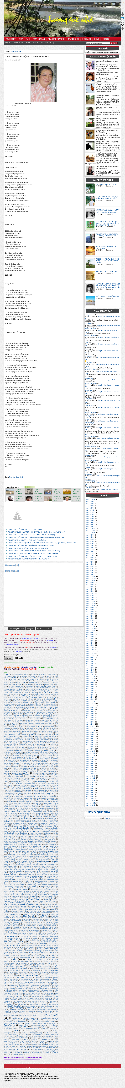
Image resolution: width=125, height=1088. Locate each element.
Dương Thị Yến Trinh (50, 704)
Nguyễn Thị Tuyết (22, 879)
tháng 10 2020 (90, 581)
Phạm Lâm (7, 909)
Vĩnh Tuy (87, 467)
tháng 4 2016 (90, 693)
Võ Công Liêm (13, 1041)
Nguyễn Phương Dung (35, 856)
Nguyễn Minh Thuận (16, 848)
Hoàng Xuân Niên (9, 747)
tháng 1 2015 (90, 724)
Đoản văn (27, 718)
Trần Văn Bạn (10, 1004)
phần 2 (21, 925)
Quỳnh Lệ (32, 933)
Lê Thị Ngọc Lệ (49, 783)
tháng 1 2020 (90, 599)
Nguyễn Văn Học (22, 890)
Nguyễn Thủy (28, 881)
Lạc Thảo (34, 770)
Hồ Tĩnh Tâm (38, 750)
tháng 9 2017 (90, 657)
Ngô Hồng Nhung (25, 813)
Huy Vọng (55, 753)
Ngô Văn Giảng (37, 816)
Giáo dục (24, 725)
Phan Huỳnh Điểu (37, 919)
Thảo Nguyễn (35, 954)
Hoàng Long (39, 739)
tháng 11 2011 (90, 803)
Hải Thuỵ (46, 728)
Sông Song (18, 938)
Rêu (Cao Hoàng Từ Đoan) (49, 935)
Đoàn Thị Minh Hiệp (49, 717)
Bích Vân (21, 679)
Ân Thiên (32, 676)
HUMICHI (35, 753)
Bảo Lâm (29, 677)
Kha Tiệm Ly (45, 763)
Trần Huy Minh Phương (21, 984)
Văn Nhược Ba (49, 1032)
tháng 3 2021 (90, 570)
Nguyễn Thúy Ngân (41, 881)
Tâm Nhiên (27, 943)
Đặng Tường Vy (47, 714)
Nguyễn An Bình (26, 818)
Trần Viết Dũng (53, 1004)
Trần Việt (43, 1004)
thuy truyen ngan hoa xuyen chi (107, 489)
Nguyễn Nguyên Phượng (49, 853)
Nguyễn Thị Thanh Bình (27, 874)
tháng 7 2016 (90, 687)
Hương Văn (12, 761)
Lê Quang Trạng (16, 782)
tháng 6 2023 (90, 537)
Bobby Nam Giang (27, 681)
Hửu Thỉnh (21, 761)
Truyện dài (14, 1015)
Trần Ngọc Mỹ (29, 988)
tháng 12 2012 (90, 776)
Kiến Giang (24, 766)
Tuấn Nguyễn (41, 1025)
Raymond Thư (34, 935)
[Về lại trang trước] (122, 19)
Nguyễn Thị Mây (90, 370)
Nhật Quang (51, 898)
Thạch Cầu (48, 947)
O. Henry (50, 904)
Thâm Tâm (44, 954)
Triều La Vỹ (49, 1006)
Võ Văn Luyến (36, 1044)
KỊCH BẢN (7, 766)
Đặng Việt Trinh (14, 715)
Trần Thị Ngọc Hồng (46, 996)
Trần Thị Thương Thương (30, 998)
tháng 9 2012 (90, 782)
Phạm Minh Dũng (30, 909)
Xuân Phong (35, 1052)
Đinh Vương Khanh (21, 717)
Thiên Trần (10, 957)
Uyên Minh (37, 1028)
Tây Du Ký (16, 947)
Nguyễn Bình (35, 820)
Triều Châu (41, 1006)
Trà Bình (11, 974)
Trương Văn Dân (9, 1025)
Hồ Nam (13, 749)
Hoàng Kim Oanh (19, 739)
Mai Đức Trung (27, 798)
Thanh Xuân (25, 954)
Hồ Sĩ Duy (43, 749)
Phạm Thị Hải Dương (43, 912)
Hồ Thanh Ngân (53, 749)
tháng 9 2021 (90, 558)
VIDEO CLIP (14, 1038)
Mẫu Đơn (21, 801)
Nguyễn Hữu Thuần (49, 839)
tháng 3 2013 (90, 770)
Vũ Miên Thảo (51, 1047)
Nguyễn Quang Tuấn (27, 858)
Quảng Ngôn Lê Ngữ (23, 932)
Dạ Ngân (41, 697)
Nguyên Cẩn (8, 821)
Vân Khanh (10, 1036)
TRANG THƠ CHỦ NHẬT (29, 976)
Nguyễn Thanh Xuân (25, 866)
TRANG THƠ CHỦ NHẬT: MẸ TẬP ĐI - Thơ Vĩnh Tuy (25, 529)
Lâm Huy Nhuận (16, 773)
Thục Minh (33, 963)
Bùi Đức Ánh (20, 682)
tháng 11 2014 (90, 728)
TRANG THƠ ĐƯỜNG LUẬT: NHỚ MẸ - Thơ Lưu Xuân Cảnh (28, 548)
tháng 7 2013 (90, 761)
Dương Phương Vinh (22, 704)
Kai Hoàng (27, 763)
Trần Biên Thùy (37, 979)
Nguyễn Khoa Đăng (35, 841)
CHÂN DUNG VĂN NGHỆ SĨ (21, 691)
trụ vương (23, 1011)
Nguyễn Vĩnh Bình (26, 893)
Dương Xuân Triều (9, 705)
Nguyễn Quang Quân (51, 856)
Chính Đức (34, 692)
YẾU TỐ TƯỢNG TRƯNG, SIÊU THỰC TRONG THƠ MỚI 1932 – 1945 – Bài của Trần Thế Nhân (106, 155)
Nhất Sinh (7, 899)
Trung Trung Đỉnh (39, 1012)
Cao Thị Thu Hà (40, 686)
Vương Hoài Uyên (50, 1051)
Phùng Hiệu (17, 928)
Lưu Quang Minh (15, 795)
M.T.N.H (36, 796)
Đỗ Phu (38, 720)
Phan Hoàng (26, 919)
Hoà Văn (11, 734)
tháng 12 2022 (90, 549)
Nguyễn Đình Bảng (50, 826)
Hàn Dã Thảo (16, 729)
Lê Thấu (8, 783)
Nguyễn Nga (8, 849)
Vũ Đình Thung (10, 1047)
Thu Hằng (38, 961)
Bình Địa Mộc (30, 679)
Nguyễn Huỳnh (51, 838)
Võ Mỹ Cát (12, 1043)
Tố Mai (45, 970)
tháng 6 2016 (90, 689)
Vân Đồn (46, 1034)
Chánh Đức (48, 689)
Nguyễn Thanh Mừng (17, 864)
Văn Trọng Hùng (36, 1034)
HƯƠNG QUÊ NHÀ (97, 812)
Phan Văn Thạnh (38, 924)
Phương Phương (34, 930)
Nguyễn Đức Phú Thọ (31, 831)
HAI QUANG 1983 (91, 447)
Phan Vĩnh (7, 925)
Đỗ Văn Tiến (39, 722)
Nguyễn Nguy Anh (30, 853)
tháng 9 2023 (90, 535)
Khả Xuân (55, 763)
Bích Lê (6, 679)
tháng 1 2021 (90, 574)
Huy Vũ (9, 755)
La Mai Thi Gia (25, 770)
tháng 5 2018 (90, 641)
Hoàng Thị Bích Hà (39, 743)
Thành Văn (7, 954)
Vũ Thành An (8, 1049)
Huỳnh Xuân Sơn (24, 760)
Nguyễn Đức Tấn (9, 833)
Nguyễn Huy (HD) (26, 838)
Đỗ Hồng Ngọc (18, 720)
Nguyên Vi (48, 891)
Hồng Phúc (7, 753)
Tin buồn (42, 968)
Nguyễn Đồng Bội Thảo (41, 828)
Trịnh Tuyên (31, 1009)
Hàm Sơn (6, 729)
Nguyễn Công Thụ (42, 821)
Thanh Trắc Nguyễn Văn (36, 952)
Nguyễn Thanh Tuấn (10, 866)
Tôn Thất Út (24, 972)
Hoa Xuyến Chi (22, 734)
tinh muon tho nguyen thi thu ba (108, 380)
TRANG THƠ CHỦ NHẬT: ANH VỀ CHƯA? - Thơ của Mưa (27, 540)
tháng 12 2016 (90, 676)
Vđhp (86, 342)
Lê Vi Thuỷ (48, 788)
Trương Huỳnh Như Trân (50, 1020)
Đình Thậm (9, 717)
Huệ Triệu (26, 753)
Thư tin (22, 967)
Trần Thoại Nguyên (36, 999)
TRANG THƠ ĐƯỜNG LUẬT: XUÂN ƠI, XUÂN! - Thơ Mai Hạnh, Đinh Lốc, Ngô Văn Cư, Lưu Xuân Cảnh (42, 543)
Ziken (21, 1054)
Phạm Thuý (45, 914)
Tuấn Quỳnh (51, 1025)
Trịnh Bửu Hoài (16, 51)
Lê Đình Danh (17, 775)
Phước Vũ (24, 930)
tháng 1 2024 (90, 527)
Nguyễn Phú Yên (9, 856)
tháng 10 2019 (90, 606)
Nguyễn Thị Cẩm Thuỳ (44, 868)
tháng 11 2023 (90, 531)
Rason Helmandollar (9, 935)
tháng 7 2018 (90, 637)
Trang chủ (30, 629)
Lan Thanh (24, 771)
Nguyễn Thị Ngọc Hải (17, 873)
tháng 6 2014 (90, 738)
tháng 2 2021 (90, 572)
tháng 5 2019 (90, 616)
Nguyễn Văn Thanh (50, 889)
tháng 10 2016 (90, 680)
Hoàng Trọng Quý (42, 744)
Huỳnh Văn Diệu (44, 758)
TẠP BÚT (20, 942)
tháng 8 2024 (90, 514)
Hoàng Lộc (48, 739)
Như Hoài (47, 899)
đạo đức (46, 705)
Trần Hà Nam (29, 982)
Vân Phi (19, 1036)
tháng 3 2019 (90, 620)
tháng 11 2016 (90, 678)
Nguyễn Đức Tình (22, 833)
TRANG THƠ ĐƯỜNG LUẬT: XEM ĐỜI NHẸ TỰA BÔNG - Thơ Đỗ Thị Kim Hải (33, 553)
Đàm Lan (29, 705)
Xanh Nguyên (17, 1052)
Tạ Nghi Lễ (26, 940)
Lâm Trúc (26, 773)
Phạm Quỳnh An (18, 912)
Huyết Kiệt (16, 755)
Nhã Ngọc (44, 896)
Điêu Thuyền (46, 715)
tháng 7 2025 (90, 502)
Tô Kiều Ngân (36, 970)
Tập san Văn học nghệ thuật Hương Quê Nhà (37, 945)
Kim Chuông (41, 766)
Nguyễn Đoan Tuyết (24, 828)
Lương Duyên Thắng (24, 793)
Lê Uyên (18, 788)
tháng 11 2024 (90, 510)
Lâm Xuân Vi (36, 773)
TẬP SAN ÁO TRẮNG (13, 945)
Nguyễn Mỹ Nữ (50, 848)
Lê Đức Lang (42, 775)
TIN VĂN (50, 968)
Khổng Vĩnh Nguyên (50, 765)
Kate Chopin (36, 763)
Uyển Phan (45, 1028)
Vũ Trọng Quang (48, 1049)
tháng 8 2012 (90, 784)
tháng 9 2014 (90, 732)
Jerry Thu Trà (18, 763)
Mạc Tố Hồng (8, 798)
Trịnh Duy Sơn (45, 1008)
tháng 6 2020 (90, 589)
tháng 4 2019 (90, 618)
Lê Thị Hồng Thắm (29, 783)
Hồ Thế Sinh (28, 750)
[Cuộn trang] (122, 26)
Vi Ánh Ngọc (37, 1036)
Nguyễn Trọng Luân (34, 884)
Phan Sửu (49, 920)
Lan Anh (6, 771)
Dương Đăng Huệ (14, 702)
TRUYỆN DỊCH (24, 1015)
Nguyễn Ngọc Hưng (23, 851)
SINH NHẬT (35, 936)
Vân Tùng (28, 1036)
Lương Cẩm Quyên (9, 793)
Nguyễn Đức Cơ (14, 830)
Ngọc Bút (7, 811)
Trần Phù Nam (33, 990)
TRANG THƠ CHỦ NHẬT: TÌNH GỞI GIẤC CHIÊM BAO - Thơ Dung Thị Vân (32, 556)
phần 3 (28, 925)
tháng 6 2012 (90, 788)
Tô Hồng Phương (25, 970)
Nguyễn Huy (13, 838)
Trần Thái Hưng (36, 993)
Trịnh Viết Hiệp (51, 1009)
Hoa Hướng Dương (28, 733)
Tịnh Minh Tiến (14, 970)
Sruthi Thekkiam (45, 938)
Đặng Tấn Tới (52, 712)
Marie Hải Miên (11, 801)
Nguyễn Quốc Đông (22, 859)
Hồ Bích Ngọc (20, 747)
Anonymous (89, 315)
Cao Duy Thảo (19, 686)
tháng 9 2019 (90, 608)
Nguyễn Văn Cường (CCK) (20, 888)
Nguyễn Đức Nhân (16, 831)
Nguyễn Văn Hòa (9, 889)
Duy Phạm (45, 701)
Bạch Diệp (41, 676)
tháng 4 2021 (90, 568)
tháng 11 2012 (90, 778)
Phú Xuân (42, 927)
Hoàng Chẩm (26, 736)
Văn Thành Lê (14, 1034)
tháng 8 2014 (90, 734)
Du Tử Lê (16, 701)
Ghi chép (49, 723)
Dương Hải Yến (27, 702)
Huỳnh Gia (36, 755)
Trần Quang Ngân (33, 991)
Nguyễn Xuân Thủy (45, 894)
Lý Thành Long (18, 796)
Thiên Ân (14, 955)
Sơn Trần (35, 938)
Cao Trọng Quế (31, 687)
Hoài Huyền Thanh (35, 734)
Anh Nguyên (43, 674)
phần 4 (34, 925)
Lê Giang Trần (53, 775)
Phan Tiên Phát (47, 922)
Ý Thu (8, 1054)
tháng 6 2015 (90, 714)
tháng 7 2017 (90, 662)
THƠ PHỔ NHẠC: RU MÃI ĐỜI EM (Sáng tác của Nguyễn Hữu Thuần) (107, 260)
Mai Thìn (31, 800)
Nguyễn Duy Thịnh (31, 825)
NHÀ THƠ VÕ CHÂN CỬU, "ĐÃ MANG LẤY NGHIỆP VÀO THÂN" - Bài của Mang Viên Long (107, 223)
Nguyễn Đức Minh (39, 830)
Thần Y (51, 954)
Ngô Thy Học (14, 816)
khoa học (23, 765)
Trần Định (22, 980)
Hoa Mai (38, 733)
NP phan (43, 902)
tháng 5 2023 (90, 539)
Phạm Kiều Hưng (51, 908)
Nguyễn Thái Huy (43, 861)
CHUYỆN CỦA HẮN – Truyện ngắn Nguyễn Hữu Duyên (107, 142)
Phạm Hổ (27, 908)
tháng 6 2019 (90, 614)
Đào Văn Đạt (13, 710)
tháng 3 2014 (90, 745)
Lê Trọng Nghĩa (45, 787)
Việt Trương (52, 1038)
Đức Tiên (14, 723)
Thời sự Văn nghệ (18, 961)
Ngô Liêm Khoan (37, 813)
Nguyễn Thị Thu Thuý (31, 878)
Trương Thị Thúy (29, 1023)
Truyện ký (35, 1015)
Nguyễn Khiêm (21, 841)
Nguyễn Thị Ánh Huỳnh (10, 868)
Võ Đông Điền (43, 1041)
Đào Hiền (53, 705)
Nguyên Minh (22, 844)
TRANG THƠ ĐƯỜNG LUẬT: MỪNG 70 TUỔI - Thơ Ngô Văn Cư (29, 559)
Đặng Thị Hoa (8, 714)
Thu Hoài (53, 961)
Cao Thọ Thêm (51, 686)
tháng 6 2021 (90, 564)
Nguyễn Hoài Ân (8, 836)
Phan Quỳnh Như (39, 920)
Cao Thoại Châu (9, 687)
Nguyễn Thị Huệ (29, 871)
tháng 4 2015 (90, 718)
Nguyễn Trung (46, 884)
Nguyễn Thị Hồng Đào (15, 871)
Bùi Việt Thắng (48, 684)
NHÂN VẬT (25, 898)
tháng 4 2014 (90, 743)
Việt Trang (43, 1038)
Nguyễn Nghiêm (21, 849)
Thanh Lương (38, 950)
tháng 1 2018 (90, 649)
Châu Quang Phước (46, 691)
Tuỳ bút (17, 1027)
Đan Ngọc (38, 705)
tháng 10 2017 (90, 655)
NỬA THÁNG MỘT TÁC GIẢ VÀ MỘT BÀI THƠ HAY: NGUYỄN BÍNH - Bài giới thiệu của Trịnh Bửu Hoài (108, 285)
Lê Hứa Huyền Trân (41, 776)
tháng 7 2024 (90, 516)
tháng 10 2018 (90, 630)
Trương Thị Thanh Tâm (12, 1023)
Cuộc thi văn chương (16, 697)
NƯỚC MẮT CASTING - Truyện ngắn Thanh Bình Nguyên (107, 197)
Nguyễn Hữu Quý (35, 839)
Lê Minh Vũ (43, 778)
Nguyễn (16, 818)
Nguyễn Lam (52, 842)
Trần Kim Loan (13, 985)
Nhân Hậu (16, 898)
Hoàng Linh (29, 739)
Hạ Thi (40, 726)
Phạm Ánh (23, 906)
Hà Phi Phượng (30, 726)
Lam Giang (52, 770)
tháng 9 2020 (90, 583)
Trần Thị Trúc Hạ (45, 998)
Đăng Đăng (7, 712)
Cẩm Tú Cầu (29, 689)
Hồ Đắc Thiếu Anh (42, 747)
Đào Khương (19, 707)
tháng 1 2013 (90, 774)
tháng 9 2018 (90, 633)
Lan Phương (14, 771)
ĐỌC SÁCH (36, 719)
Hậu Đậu (8, 733)
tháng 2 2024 (90, 524)
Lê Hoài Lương (18, 776)
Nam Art (27, 808)
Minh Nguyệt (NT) (16, 805)
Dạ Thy (23, 699)
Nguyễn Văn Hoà (50, 888)
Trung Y (48, 1012)
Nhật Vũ (14, 899)
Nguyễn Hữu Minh (9, 839)
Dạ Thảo (15, 699)
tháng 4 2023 (90, 541)
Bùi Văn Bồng (38, 684)
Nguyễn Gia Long (36, 833)
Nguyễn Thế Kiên (39, 866)
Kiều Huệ (33, 766)
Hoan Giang (48, 734)
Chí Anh (26, 692)
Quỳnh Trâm (52, 933)
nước (43, 904)
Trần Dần (46, 979)
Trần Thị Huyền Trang (22, 996)
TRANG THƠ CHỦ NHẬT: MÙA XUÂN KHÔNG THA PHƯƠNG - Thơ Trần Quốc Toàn (36, 537)
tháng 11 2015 (90, 703)
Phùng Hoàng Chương (30, 928)
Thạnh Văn (16, 954)
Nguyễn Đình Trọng (9, 828)
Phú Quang (33, 927)
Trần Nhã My (54, 988)
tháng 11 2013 (90, 753)
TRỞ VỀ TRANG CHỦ (12, 1063)
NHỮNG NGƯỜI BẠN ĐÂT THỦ (44, 901)
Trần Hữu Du (34, 984)
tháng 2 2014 (90, 747)
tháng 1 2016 (90, 699)
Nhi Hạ (21, 899)
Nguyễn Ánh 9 (51, 818)
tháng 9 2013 (90, 757)
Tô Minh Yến (53, 970)
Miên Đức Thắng (45, 801)
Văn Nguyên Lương (36, 1032)
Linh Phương (54, 790)
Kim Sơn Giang (25, 768)
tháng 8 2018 (90, 635)
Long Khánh (17, 791)
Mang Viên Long (52, 800)
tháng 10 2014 (90, 730)
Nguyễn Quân (39, 858)
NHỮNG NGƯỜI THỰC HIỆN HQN (15, 902)
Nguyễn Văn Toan (37, 891)
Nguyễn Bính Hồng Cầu (49, 820)
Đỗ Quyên (45, 720)
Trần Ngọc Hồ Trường (15, 988)
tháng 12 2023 (90, 529)
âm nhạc (16, 676)
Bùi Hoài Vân (33, 682)
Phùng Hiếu (7, 928)
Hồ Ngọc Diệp (22, 749)
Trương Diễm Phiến (45, 1018)
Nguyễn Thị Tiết (9, 879)
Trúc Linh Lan (48, 1011)
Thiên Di (22, 955)
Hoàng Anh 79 (13, 736)
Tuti (11, 1027)
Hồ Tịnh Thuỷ (48, 750)
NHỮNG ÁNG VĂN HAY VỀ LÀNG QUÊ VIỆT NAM (31, 900)
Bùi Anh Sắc (38, 681)
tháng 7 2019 (90, 612)
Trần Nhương (22, 990)
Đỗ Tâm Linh (54, 720)
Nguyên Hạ (46, 833)
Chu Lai (16, 694)
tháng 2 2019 (90, 622)
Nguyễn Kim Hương (26, 842)
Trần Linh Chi (45, 985)
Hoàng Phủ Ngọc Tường (13, 743)
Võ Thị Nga (41, 1043)
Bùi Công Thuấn (48, 681)
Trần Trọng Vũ (19, 1003)
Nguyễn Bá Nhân (9, 820)
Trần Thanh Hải (48, 993)
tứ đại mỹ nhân (53, 1027)
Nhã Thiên (52, 896)
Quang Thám (35, 932)
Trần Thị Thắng (16, 998)
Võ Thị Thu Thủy (53, 1043)
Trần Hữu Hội (45, 984)
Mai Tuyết (39, 800)
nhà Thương (7, 898)
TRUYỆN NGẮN (49, 1015)
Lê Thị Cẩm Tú (17, 783)
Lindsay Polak (20, 790)
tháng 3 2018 (90, 645)
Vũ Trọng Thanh (17, 1051)
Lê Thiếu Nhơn (43, 785)
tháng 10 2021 (90, 556)
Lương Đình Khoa (38, 793)
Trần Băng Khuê (25, 979)
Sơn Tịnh (27, 938)
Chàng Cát (39, 689)
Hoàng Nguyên (53, 741)
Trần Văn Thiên (34, 1004)
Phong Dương (51, 925)
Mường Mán (49, 806)
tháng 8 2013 (90, 759)
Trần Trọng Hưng (51, 1001)
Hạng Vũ (43, 731)
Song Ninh (44, 936)
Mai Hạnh (37, 798)
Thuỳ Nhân (38, 965)
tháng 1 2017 (90, 674)
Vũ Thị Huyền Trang (21, 1049)
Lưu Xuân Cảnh (49, 795)
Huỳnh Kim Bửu (47, 755)
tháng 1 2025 (90, 508)
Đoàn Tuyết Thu (17, 718)
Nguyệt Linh (15, 896)
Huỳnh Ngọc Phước (29, 757)
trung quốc (28, 1012)
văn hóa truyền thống (43, 1031)
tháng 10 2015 (90, 705)
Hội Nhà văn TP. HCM (32, 752)
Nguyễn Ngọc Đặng (49, 849)
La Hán (16, 770)
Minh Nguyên (37, 803)
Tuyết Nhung (35, 1027)
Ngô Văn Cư (25, 817)
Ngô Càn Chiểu (37, 811)
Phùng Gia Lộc (51, 927)
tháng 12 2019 (90, 601)
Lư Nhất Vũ (52, 791)
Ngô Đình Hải (13, 813)
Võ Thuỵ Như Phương (12, 1044)
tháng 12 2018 (90, 626)
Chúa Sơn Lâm (13, 695)
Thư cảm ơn (46, 965)
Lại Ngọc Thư (43, 770)
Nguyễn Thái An (15, 861)
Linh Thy (8, 791)
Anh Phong (52, 674)
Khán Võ (8, 765)
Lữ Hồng (43, 791)
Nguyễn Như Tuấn (26, 854)
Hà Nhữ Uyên (20, 726)
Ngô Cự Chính (48, 811)
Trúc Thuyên (18, 1012)
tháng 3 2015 (90, 720)
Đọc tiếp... (91, 445)
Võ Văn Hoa (26, 1044)
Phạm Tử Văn (42, 916)
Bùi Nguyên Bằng (16, 684)
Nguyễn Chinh (30, 821)
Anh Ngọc (34, 674)
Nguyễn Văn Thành (9, 891)
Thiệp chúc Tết (40, 957)
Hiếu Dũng (17, 733)
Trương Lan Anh (10, 1021)
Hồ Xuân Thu (19, 752)
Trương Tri (52, 1023)
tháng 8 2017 (90, 660)
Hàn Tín (36, 731)
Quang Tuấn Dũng (46, 932)
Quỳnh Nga (41, 933)
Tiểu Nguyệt (13, 968)
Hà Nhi (12, 726)
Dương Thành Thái (35, 704)
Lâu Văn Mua (46, 773)
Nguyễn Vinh (14, 893)
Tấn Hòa (34, 943)
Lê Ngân (51, 778)
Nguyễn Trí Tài (19, 884)
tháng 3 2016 (90, 695)
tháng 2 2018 (90, 647)
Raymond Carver (22, 935)
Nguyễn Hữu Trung (9, 841)
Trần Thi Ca (42, 995)
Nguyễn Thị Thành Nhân (44, 874)
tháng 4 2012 (90, 792)
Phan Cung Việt (45, 917)
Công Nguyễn (40, 695)
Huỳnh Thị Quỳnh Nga (18, 758)
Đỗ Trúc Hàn (29, 722)
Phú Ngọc (24, 927)
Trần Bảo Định (13, 979)
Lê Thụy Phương (14, 787)
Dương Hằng (39, 702)
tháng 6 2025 (90, 504)
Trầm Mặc (47, 977)
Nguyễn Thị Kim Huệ (42, 871)
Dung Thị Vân (25, 701)
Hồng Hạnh (43, 752)
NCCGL (10, 810)
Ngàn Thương (20, 810)
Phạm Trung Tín (16, 916)
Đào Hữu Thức (8, 707)
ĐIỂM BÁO (38, 715)
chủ (40, 692)
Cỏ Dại (23, 695)
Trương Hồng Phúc (34, 1020)
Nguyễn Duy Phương (17, 825)
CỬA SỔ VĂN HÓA (31, 697)
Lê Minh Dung (24, 778)
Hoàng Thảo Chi (26, 743)
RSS (121, 2)
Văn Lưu (16, 1032)
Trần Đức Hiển (8, 982)
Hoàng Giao (7, 738)
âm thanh (24, 676)
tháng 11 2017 (90, 653)
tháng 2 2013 (90, 772)
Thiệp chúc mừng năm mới (24, 957)
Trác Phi (27, 974)
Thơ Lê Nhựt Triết (30, 959)
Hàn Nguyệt (16, 731)
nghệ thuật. (43, 810)
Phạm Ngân (23, 911)
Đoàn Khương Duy (35, 717)
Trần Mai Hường (22, 987)
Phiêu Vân (42, 925)
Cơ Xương (50, 695)
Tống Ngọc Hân (44, 972)
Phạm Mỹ (14, 911)
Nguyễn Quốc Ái (51, 858)
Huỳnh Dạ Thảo (26, 755)
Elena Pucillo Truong (26, 723)
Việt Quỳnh (34, 1038)
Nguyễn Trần (7, 884)
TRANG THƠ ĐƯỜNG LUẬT (23, 977)
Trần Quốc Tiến (47, 991)
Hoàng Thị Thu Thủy (10, 744)
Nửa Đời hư (52, 902)
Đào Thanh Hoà (29, 709)
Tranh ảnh (38, 977)
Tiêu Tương (34, 968)
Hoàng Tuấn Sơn (15, 745)
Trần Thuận (48, 999)
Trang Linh (35, 974)
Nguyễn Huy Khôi (39, 838)
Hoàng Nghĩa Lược (27, 741)
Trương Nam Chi (22, 1021)
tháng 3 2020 (90, 595)
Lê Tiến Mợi (34, 787)
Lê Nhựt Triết (43, 780)
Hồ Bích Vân (31, 747)
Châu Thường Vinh (15, 692)
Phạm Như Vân (34, 911)
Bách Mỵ (49, 676)
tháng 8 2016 (90, 684)
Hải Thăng (38, 728)
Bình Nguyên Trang (52, 679)
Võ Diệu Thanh (24, 1041)
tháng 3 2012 (90, 795)
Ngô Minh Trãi (48, 813)
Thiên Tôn (55, 955)
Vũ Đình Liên (32, 1046)
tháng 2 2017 (90, 672)
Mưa (43, 806)
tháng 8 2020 (90, 585)
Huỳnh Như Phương (46, 757)
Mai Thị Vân (23, 800)
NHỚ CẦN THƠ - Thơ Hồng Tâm (107, 296)
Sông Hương (54, 936)
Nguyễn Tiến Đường (48, 883)
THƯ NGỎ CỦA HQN (12, 967)
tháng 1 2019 (90, 624)
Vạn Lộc (53, 1028)
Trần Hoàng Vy (39, 982)
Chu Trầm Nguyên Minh (40, 694)
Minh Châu (9, 803)
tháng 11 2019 (90, 603)
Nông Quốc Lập (33, 902)
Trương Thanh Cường (36, 1021)
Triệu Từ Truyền (17, 1008)
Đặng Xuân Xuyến (27, 715)
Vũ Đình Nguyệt (53, 1046)
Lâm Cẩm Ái (52, 771)
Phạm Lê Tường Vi (17, 909)
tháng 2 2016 (90, 697)
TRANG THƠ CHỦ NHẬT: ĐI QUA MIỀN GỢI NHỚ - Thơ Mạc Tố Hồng (31, 545)
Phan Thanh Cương (19, 922)
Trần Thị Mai (35, 996)
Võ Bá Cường (36, 1039)
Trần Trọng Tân (8, 1003)
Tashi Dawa (10, 943)
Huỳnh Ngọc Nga (16, 757)
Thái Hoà (39, 949)
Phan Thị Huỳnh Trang (33, 922)
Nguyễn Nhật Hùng (12, 854)
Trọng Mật (14, 1011)
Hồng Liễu (53, 752)
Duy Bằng (36, 701)
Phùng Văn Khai (14, 930)
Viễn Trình (24, 1038)
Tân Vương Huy (53, 943)
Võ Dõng (34, 1041)
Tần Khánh (42, 943)
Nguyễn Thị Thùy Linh (48, 878)
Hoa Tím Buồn (48, 733)
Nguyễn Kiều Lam (50, 841)
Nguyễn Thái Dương (29, 861)
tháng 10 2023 (90, 533)
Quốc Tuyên (13, 933)
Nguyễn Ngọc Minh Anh (39, 851)
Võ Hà (52, 1041)
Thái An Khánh (30, 949)
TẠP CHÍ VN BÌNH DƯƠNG (49, 942)
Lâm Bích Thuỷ (41, 771)
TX (14, 1028)
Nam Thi (41, 808)
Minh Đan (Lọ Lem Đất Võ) (22, 803)
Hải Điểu (14, 728)
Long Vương (27, 791)
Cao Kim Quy (29, 686)
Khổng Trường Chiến (35, 765)
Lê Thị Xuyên (32, 785)
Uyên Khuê (29, 1028)
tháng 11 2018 (90, 628)
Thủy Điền (30, 965)
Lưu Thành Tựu (28, 795)
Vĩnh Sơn (6, 1039)
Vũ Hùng (42, 1047)
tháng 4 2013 (90, 768)
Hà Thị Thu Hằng (49, 726)
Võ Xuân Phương (48, 1044)
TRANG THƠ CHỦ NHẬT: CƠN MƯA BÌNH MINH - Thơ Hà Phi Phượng (31, 535)
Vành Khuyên (8, 1031)
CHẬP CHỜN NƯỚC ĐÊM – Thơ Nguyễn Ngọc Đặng (107, 73)
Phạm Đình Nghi (17, 908)
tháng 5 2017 (90, 666)
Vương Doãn (28, 1051)
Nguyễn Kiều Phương (10, 842)
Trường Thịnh (41, 1023)
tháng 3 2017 (90, 670)
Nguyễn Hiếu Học (37, 834)
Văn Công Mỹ (31, 1031)
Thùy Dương (21, 965)
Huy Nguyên (44, 753)
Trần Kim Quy (24, 985)
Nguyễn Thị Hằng (43, 869)
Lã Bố (10, 770)
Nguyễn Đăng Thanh (20, 826)
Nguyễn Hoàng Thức (22, 836)
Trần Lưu (12, 987)
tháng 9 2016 (90, 682)
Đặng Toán (28, 714)
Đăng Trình (37, 714)
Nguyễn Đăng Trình (36, 826)
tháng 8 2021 (90, 560)
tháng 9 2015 (90, 707)
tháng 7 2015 (90, 711)
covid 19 (30, 695)
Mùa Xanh (36, 806)
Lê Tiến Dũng (25, 787)
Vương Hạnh (38, 1051)
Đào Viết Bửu (26, 710)
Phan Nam (27, 920)
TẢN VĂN (7, 942)
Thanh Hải (19, 950)
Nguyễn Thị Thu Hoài (15, 878)
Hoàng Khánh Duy (41, 738)
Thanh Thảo (22, 952)
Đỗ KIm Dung (29, 720)
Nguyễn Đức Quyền (49, 831)
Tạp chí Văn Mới (33, 942)
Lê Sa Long (29, 781)
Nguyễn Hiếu (26, 834)
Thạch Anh (40, 947)
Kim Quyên (14, 768)
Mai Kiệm (44, 798)
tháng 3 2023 (90, 543)
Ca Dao (11, 686)
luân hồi (36, 791)
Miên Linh (55, 801)
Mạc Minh (53, 796)
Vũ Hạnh (35, 1047)
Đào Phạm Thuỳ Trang (44, 707)
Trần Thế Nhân (18, 995)
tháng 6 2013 (90, 763)
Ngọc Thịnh (26, 811)
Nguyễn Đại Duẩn (45, 825)
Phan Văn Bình (26, 924)
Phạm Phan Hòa (47, 911)
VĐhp (86, 349)
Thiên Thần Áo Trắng (42, 955)
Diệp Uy (39, 699)
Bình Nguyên (40, 679)
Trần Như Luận (11, 990)
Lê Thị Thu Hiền (21, 785)
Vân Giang (54, 1034)
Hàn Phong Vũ (26, 731)
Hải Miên (21, 728)
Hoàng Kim (52, 738)
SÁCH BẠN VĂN (12, 936)
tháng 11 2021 (90, 554)
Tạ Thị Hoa (35, 940)
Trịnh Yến (6, 1011)
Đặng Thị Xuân (18, 714)
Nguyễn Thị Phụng (10, 874)
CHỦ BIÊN (47, 692)
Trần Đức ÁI (52, 980)
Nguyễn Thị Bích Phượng (27, 868)
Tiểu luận (47, 967)
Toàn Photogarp (90, 481)
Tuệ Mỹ (6, 1027)
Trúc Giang (31, 1011)
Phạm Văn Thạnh (17, 917)
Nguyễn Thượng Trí (34, 883)
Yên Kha (15, 1054)
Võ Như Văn (31, 1043)
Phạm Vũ (26, 917)
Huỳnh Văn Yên (12, 760)
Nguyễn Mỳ (41, 848)
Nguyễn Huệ (47, 836)
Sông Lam (10, 938)
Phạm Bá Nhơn (47, 906)
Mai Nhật (6, 800)
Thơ (10, 477)
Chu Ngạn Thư (25, 694)
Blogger (107, 818)
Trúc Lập (39, 1011)
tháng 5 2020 (90, 591)
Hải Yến (53, 728)
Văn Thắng (24, 1034)
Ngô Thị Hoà (18, 815)
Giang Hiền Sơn (14, 725)
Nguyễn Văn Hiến (36, 888)
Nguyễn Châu (20, 821)
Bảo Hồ (22, 677)
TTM (33, 1025)
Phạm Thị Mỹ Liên (15, 914)
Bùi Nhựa (28, 684)
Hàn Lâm (45, 729)
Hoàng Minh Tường (14, 741)
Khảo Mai (16, 765)
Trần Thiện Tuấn (24, 999)
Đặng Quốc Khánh (27, 712)
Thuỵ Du (49, 963)
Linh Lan (28, 790)
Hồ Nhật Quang (32, 749)
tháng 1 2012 (90, 799)
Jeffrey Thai (7, 763)
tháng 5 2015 (90, 716)
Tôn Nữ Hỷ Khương (13, 972)
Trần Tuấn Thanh (41, 1003)
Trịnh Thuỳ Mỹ (21, 1009)
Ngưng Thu (34, 896)
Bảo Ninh (37, 677)
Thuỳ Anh (41, 963)
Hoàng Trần (89, 390)
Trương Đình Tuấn (20, 1020)
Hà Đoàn (45, 725)
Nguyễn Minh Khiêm (10, 846)
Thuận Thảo (14, 963)
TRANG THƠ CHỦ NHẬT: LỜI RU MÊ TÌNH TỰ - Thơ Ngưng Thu (107, 235)
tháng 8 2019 (90, 610)
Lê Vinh (55, 788)
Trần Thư (27, 1001)
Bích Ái (53, 677)
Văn (16, 1030)
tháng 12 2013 (90, 751)
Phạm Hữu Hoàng (37, 908)
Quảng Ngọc (11, 932)
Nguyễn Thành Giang (23, 863)
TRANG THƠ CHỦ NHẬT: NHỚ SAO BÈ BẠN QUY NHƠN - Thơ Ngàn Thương (34, 551)
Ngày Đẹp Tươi (33, 810)
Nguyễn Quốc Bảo (9, 859)
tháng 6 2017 (90, 664)
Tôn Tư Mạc (33, 972)
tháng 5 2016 (90, 691)
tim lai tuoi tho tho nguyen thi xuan (108, 325)
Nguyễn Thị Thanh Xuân (22, 876)
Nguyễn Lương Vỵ (9, 844)
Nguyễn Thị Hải (30, 869)
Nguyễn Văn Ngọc (36, 889)
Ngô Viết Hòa (8, 818)
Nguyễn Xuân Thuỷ (31, 894)
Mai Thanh (14, 800)
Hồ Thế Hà (10, 750)
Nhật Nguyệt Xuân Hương (37, 898)
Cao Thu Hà (20, 687)
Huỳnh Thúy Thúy (32, 758)
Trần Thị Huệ (9, 996)
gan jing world (40, 723)
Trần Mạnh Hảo (34, 987)
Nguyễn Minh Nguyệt (24, 846)
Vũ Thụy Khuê (36, 1049)
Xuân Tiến (55, 1052)
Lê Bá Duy (7, 775)
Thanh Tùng (52, 952)
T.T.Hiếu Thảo (14, 940)
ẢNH (26, 674)
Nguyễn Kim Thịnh (40, 842)
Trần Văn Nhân (22, 1004)
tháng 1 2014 (90, 749)
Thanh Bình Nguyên (51, 949)
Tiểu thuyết (23, 968)
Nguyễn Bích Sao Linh (23, 820)
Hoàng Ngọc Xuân (41, 741)
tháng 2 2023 (90, 545)
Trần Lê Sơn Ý (34, 985)
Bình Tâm (16, 681)
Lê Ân (54, 773)
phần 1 (15, 925)
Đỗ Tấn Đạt (9, 722)
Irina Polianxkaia (31, 761)
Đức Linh (6, 723)
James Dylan (42, 761)
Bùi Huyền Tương (45, 682)
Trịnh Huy (12, 1009)
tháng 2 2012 (90, 797)
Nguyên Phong (51, 854)
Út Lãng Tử (20, 1028)
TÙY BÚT (24, 1027)
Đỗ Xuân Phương (50, 722)
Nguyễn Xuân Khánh (16, 894)
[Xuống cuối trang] (122, 30)
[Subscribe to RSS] (62, 483)
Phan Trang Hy (14, 924)
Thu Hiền (45, 961)
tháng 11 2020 (90, 579)
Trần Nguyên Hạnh (42, 988)
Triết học (25, 1006)
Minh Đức (88, 323)
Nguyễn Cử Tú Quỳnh (19, 823)
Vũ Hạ (28, 1047)
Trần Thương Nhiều (38, 1001)
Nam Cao (34, 808)
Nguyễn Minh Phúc (39, 846)
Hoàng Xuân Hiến (50, 745)
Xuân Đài (26, 1052)
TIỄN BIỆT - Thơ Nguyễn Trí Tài (106, 84)
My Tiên (13, 808)
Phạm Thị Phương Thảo (31, 914)
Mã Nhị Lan (45, 796)
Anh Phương (7, 676)
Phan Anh (34, 917)
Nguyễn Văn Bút (46, 886)
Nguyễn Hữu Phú (22, 839)
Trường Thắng (50, 1021)
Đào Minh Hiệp (29, 707)
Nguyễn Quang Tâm (12, 858)
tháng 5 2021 (90, 566)
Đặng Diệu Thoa (51, 710)
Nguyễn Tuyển (19, 886)
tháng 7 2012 (90, 786)
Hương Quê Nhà (90, 328)
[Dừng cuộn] (122, 23)
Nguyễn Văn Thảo (23, 891)
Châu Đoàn (34, 691)
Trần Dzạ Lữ (13, 980)
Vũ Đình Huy (22, 1046)
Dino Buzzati (48, 699)
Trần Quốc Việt (16, 993)
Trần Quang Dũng (46, 990)
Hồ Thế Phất (18, 750)
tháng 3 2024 (90, 522)
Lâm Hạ (6, 773)
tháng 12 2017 (90, 651)
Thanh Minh (48, 950)
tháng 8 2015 (90, 709)
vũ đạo (13, 1046)
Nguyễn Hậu (15, 834)
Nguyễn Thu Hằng (16, 881)
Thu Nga (6, 963)
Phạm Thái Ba (30, 912)
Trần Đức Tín (18, 982)
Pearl (16, 906)
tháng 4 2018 (90, 643)
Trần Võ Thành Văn (13, 1006)
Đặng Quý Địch (40, 712)
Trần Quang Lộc (20, 991)
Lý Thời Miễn (28, 796)
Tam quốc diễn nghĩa (48, 940)
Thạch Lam (11, 949)
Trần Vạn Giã (54, 1003)
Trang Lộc (43, 974)
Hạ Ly (52, 725)
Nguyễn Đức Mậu (26, 830)
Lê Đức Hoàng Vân (30, 775)
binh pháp (8, 681)
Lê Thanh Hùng (40, 782)
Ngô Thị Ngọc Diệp (29, 815)
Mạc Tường (17, 798)
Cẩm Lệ (20, 689)
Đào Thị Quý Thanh (42, 709)
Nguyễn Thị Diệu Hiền (17, 869)
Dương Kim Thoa (9, 704)
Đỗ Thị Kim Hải (19, 722)
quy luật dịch (23, 933)
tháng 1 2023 (90, 547)
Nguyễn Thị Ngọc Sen (33, 873)
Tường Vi (8, 1028)
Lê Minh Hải (33, 778)
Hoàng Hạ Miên (18, 738)
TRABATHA (19, 974)
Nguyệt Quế (24, 896)
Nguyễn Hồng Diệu (35, 836)
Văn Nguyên (24, 1032)
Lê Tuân (11, 788)
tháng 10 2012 (90, 780)
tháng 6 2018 (90, 639)
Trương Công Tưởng (29, 1018)
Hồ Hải (52, 747)
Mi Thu (36, 801)
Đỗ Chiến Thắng (48, 718)
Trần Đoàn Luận (42, 980)
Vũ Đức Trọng (21, 1047)
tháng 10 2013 (90, 755)
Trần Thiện (13, 999)
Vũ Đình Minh (42, 1046)
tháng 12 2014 (90, 726)
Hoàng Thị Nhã (51, 743)
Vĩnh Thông (16, 1040)
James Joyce (52, 761)
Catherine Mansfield (9, 689)
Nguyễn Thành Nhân (47, 864)
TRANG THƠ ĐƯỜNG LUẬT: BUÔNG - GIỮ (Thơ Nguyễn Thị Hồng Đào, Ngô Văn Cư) (36, 532)
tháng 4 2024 (90, 520)
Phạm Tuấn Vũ (28, 916)
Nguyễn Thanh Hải (40, 863)
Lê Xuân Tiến (10, 790)
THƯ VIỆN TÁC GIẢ (36, 967)
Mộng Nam (27, 806)
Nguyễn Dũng (43, 823)
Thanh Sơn (13, 952)
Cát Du (53, 687)
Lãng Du (31, 771)
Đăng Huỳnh (16, 712)
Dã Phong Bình (51, 697)
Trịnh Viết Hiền (41, 1009)
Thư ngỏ (55, 965)
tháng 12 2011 (90, 801)
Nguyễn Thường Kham (17, 883)
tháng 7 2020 (90, 587)
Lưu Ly (6, 795)
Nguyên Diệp (33, 823)
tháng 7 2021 (90, 562)
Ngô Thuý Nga (43, 815)
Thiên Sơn (30, 955)
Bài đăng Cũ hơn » (44, 629)
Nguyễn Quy (34, 859)
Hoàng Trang (21, 744)
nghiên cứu (52, 810)
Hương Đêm (35, 760)
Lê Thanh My (54, 781)
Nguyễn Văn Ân (31, 886)
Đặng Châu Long (38, 710)
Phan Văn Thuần (51, 924)
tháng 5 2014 (90, 741)
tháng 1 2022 (90, 551)
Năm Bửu (50, 808)
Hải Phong (30, 728)
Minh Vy (37, 805)
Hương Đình (44, 760)
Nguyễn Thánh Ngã (33, 864)
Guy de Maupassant (35, 725)
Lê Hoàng (29, 776)
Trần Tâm (26, 993)
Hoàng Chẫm (38, 736)
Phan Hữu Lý (48, 919)
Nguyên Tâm (44, 859)
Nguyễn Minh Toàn (30, 848)
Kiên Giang (15, 766)
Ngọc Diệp (16, 811)
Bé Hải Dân (45, 677)
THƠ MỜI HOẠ (43, 959)
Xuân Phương (45, 1052)
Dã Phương (7, 699)
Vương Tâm (7, 1052)
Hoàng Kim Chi (8, 739)
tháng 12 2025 (90, 500)
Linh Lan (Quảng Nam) (40, 790)
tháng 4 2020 (90, 593)
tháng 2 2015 (90, 722)
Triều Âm (32, 1006)
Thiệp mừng (51, 957)
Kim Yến (44, 768)
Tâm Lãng (18, 943)
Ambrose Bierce (17, 674)
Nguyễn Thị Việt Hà (36, 879)
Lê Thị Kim (40, 783)
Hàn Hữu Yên (36, 729)
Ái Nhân (6, 674)
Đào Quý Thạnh (17, 709)
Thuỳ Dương (11, 965)
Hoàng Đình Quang (50, 736)
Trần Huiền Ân (8, 984)
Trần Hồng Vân (50, 982)
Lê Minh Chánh (13, 778)
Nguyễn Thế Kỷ (51, 866)
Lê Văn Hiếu (27, 788)
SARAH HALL (25, 936)
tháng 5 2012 (90, 790)
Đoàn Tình (7, 718)
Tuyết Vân (44, 1027)
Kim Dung (50, 766)
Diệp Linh (30, 699)
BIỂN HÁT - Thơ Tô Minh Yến (106, 271)
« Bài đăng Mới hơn (16, 629)
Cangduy (88, 419)
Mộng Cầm (18, 806)
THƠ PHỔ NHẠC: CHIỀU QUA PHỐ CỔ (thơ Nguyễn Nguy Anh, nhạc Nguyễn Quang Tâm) (108, 210)
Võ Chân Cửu (46, 1039)
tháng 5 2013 (90, 765)
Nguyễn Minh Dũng (34, 844)
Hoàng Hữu (29, 738)
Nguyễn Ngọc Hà (9, 851)
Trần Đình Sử (31, 980)
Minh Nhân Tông (28, 805)
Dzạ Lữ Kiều (21, 705)
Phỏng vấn (16, 927)
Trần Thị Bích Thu (31, 995)
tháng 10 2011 (90, 805)
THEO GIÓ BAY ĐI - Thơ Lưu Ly (107, 184)
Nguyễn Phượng (21, 856)
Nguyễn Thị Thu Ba (38, 876)
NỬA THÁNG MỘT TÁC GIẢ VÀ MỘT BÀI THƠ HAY (21, 904)
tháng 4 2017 (90, 668)
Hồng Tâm (16, 753)
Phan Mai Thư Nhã (15, 920)
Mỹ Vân (20, 808)
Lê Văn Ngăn (38, 788)
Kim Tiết (36, 768)
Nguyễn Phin (39, 855)
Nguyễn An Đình (40, 818)
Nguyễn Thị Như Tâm (48, 873)
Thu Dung (29, 961)
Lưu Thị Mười (39, 795)
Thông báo (7, 959)
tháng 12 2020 (90, 576)
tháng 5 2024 (90, 518)
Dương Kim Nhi (50, 702)
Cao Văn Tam (43, 687)
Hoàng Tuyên (26, 745)
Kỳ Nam (51, 768)
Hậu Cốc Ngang (53, 731)
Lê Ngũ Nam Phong (29, 780)
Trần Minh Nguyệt (46, 987)
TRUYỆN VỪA (15, 1018)
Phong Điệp (7, 927)
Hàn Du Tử (25, 729)
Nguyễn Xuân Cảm (41, 893)
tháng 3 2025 (90, 506)
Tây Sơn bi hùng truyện (28, 947)
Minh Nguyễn (48, 803)
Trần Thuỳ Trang (17, 1001)
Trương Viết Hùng (24, 1025)
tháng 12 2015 (90, 701)
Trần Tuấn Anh (30, 1003)
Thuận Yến (24, 963)
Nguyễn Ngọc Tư (15, 853)
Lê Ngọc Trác (17, 780)
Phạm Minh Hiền (43, 909)
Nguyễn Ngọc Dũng (35, 849)
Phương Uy (45, 930)
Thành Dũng (10, 950)
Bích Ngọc (14, 679)
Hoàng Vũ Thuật (38, 745)
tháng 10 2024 (90, 512)
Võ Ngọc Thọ (22, 1043)
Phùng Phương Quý (45, 928)
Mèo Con (29, 801)
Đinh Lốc (55, 715)
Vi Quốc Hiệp (48, 1036)
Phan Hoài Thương (14, 919)
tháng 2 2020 (90, 597)
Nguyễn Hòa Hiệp (50, 834)
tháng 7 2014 (90, 736)
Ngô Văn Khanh (50, 816)
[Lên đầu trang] (122, 15)
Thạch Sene (20, 949)
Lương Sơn (50, 793)
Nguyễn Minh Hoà (50, 844)
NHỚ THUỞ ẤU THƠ (33, 899)
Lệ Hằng (8, 776)
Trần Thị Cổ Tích (53, 995)
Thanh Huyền (28, 950)
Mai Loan (52, 798)
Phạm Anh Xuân (35, 906)
